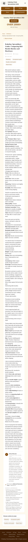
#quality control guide (11, 62)
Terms (18, 536)
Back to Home (8, 38)
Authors (5, 534)
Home (3, 33)
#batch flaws (9, 64)
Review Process (20, 534)
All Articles (7, 8)
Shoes (7, 12)
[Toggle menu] (25, 3)
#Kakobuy (8, 59)
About (19, 532)
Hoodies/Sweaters (20, 12)
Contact (24, 532)
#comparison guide (17, 59)
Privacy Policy (12, 536)
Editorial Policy (12, 534)
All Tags (20, 8)
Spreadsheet (14, 20)
